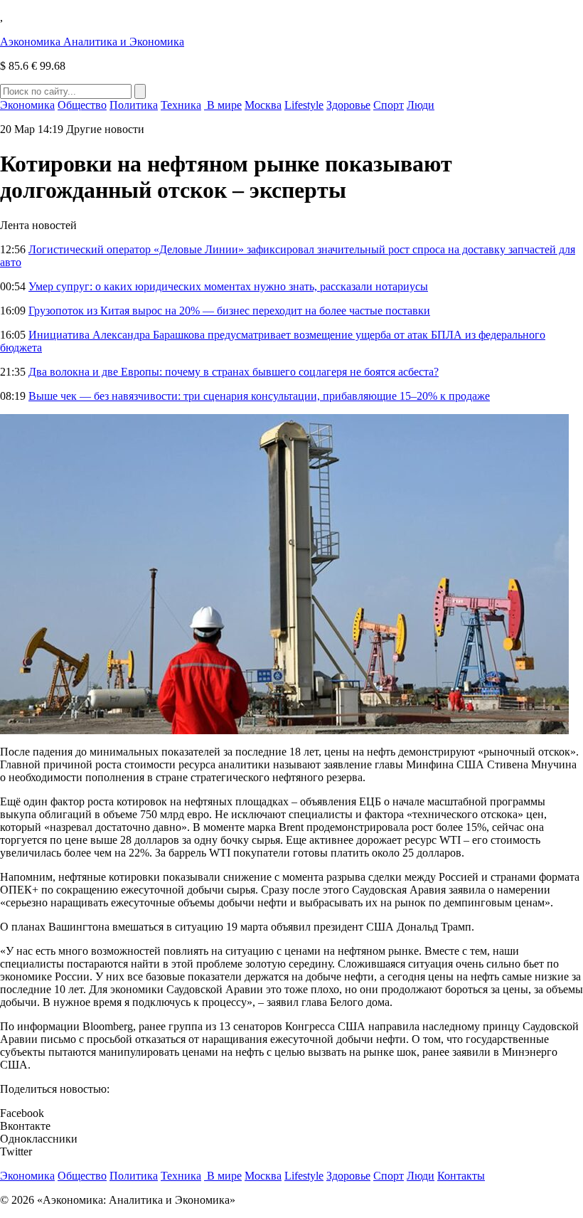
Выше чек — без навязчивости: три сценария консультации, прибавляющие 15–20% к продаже (259, 396)
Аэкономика (92, 42)
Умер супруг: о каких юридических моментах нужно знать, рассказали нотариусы (228, 286)
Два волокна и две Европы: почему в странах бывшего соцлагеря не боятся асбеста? (233, 372)
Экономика (27, 105)
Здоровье (348, 105)
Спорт (388, 105)
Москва (263, 105)
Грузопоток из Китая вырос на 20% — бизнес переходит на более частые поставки (229, 310)
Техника (181, 105)
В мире (223, 105)
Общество (82, 105)
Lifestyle (303, 105)
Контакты (461, 1176)
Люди (420, 105)
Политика (133, 105)
